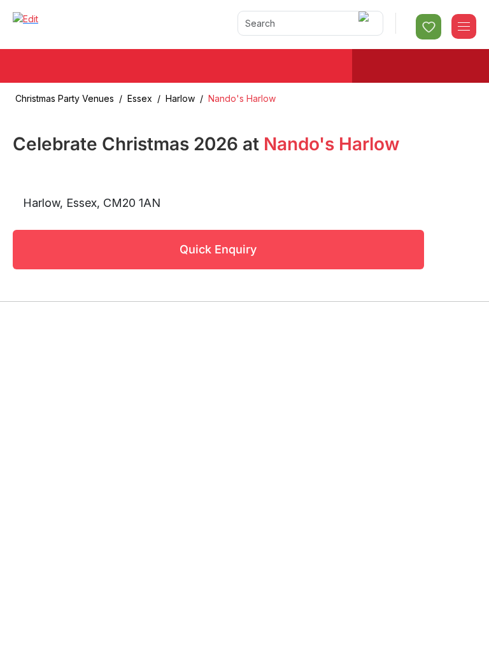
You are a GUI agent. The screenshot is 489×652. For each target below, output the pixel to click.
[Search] (366, 23)
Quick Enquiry (218, 249)
